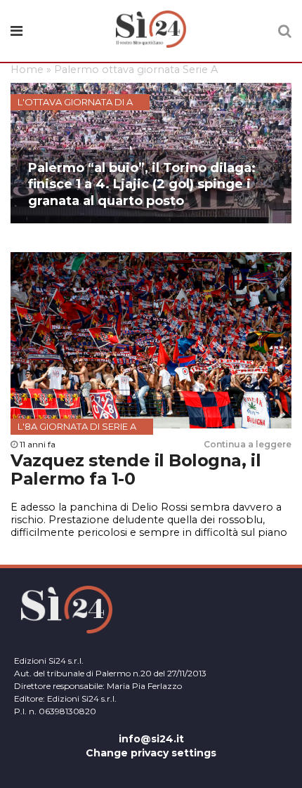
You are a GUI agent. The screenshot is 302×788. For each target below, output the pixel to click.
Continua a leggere (247, 444)
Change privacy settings (151, 753)
